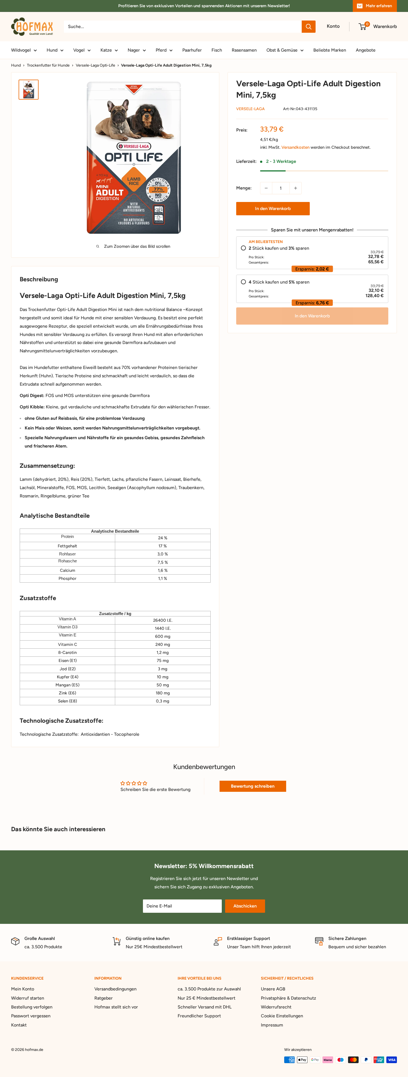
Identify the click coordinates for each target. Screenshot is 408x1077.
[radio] (312, 255)
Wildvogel (21, 50)
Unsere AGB (273, 989)
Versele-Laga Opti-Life (95, 65)
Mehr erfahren (379, 5)
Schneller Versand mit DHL (204, 1007)
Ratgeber (103, 998)
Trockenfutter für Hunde (48, 65)
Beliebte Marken (329, 50)
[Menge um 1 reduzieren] (266, 188)
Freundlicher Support (199, 1015)
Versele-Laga (250, 109)
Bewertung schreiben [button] (252, 786)
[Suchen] (309, 27)
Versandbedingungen (115, 989)
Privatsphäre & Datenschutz (288, 998)
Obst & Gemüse (282, 50)
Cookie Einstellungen (282, 1015)
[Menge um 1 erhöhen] (295, 188)
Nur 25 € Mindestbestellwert (206, 998)
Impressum (272, 1025)
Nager (134, 50)
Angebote (366, 50)
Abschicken (245, 906)
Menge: (244, 188)
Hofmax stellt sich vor (116, 1007)
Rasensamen (244, 50)
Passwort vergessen (31, 1015)
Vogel (79, 50)
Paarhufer (192, 50)
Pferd (161, 50)
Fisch (216, 50)
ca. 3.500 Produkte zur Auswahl (209, 989)
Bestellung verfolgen (31, 1007)
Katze (106, 50)
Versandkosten (295, 147)
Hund (52, 50)
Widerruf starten (27, 998)
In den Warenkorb (273, 208)
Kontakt (19, 1025)
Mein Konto (22, 989)
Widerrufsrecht (276, 1007)
